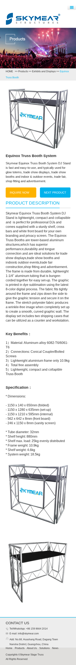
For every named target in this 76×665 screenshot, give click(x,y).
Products (23, 71)
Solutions (44, 648)
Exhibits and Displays (44, 71)
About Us (32, 648)
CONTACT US (17, 623)
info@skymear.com (28, 633)
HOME (10, 71)
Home (9, 648)
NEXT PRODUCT (55, 192)
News (55, 648)
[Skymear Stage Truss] (33, 25)
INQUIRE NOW (19, 192)
